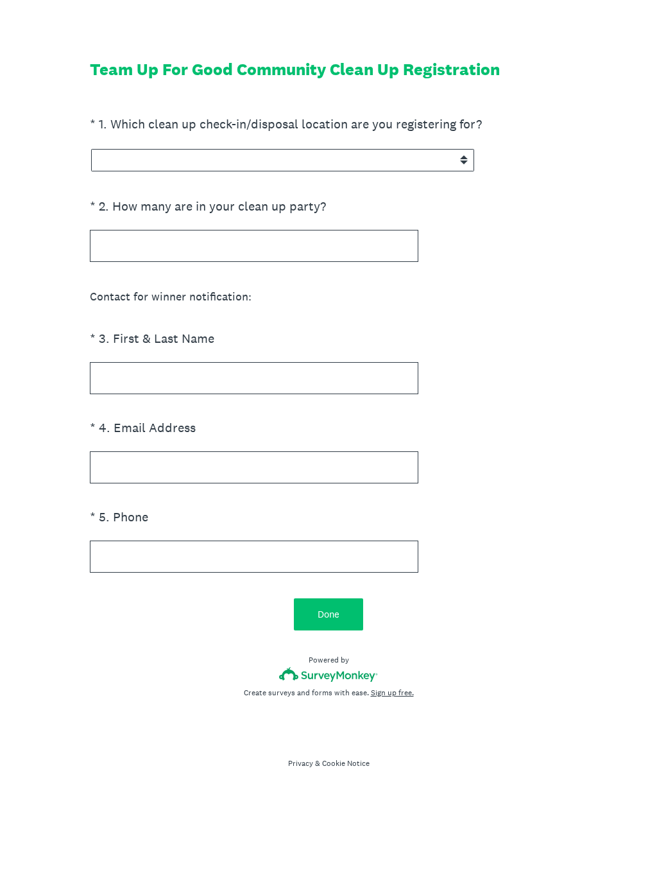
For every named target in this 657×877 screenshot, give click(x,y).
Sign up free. (392, 693)
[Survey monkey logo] (328, 674)
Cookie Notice (346, 763)
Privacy (300, 763)
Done (328, 614)
